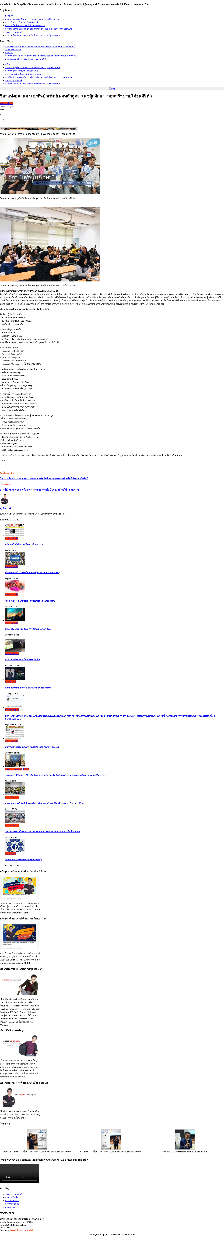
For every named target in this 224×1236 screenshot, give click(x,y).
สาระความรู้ (10, 681)
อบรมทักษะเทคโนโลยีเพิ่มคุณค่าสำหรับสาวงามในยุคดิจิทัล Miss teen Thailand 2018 (44, 803)
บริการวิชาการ (12, 653)
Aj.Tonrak (5, 508)
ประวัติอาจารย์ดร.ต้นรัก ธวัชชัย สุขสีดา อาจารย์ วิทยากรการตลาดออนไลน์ (38, 29)
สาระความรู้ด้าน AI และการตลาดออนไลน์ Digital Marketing (32, 19)
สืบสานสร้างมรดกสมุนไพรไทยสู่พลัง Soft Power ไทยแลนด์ (32, 746)
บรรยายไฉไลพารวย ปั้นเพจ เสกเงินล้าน (22, 659)
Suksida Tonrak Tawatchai (21, 1230)
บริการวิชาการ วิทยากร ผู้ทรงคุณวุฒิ (21, 22)
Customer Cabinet (13, 49)
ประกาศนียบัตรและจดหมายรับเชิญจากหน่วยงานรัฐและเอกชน (33, 35)
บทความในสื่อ (6, 103)
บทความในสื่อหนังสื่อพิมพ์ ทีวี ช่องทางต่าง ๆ (25, 25)
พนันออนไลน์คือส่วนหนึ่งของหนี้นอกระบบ (24, 544)
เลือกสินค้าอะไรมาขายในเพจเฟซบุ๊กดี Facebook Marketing (32, 572)
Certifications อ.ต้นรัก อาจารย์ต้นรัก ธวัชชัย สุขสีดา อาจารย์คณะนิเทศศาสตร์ (40, 46)
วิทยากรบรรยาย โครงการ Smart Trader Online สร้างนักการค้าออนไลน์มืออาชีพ (42, 831)
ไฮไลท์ (26, 769)
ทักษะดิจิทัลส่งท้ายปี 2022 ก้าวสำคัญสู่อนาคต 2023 (28, 628)
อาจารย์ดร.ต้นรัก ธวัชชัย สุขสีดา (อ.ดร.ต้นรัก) (25, 59)
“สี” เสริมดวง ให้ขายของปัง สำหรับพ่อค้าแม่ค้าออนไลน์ (30, 600)
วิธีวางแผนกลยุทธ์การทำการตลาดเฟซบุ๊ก (23, 859)
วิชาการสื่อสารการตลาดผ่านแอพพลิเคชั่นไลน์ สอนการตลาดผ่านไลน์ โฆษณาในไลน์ (44, 478)
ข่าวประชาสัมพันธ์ (13, 32)
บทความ (9, 52)
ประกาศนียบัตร (12, 709)
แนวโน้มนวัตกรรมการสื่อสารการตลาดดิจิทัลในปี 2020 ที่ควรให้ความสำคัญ (39, 489)
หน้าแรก (9, 16)
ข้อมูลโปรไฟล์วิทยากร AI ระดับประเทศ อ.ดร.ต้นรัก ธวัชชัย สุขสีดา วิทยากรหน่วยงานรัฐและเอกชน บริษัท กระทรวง (56, 775)
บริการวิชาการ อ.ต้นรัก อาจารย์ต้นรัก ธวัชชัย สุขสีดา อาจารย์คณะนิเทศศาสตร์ (40, 56)
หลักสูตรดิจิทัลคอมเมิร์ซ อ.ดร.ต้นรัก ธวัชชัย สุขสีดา (28, 687)
